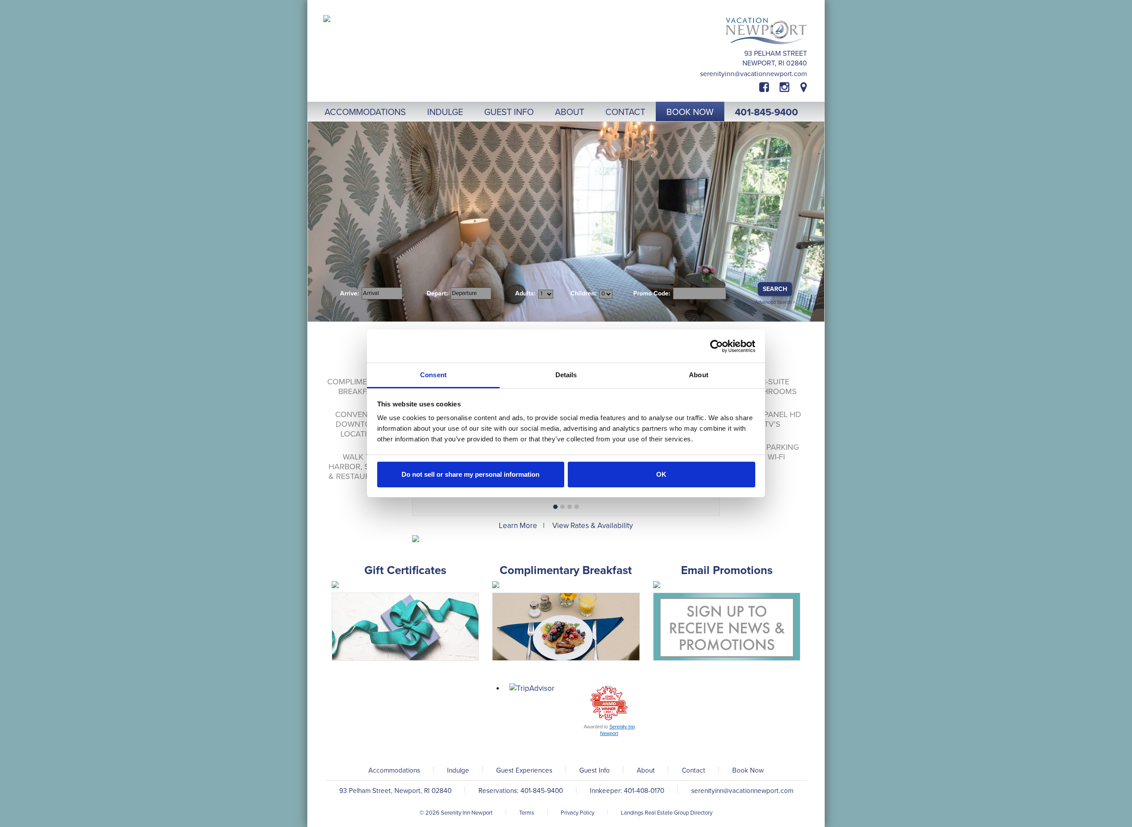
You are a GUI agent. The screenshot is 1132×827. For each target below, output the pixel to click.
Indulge (458, 770)
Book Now (748, 770)
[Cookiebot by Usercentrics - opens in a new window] (716, 346)
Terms (526, 812)
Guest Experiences (524, 770)
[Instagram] (784, 87)
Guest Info (594, 770)
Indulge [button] (445, 112)
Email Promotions (727, 570)
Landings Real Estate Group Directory (666, 812)
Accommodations (394, 770)
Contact (693, 770)
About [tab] (698, 375)
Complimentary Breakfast (566, 570)
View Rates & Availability (592, 525)
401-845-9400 (766, 112)
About (646, 770)
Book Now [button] (690, 112)
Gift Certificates (405, 570)
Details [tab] (566, 375)
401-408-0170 (644, 791)
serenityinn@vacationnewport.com (753, 73)
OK (661, 474)
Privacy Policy (577, 812)
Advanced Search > (775, 302)
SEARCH (775, 289)
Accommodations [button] (365, 112)
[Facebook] (769, 87)
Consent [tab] (433, 375)
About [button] (569, 112)
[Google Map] (803, 87)
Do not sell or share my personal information (470, 474)
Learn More (518, 525)
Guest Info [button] (509, 112)
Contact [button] (625, 112)
